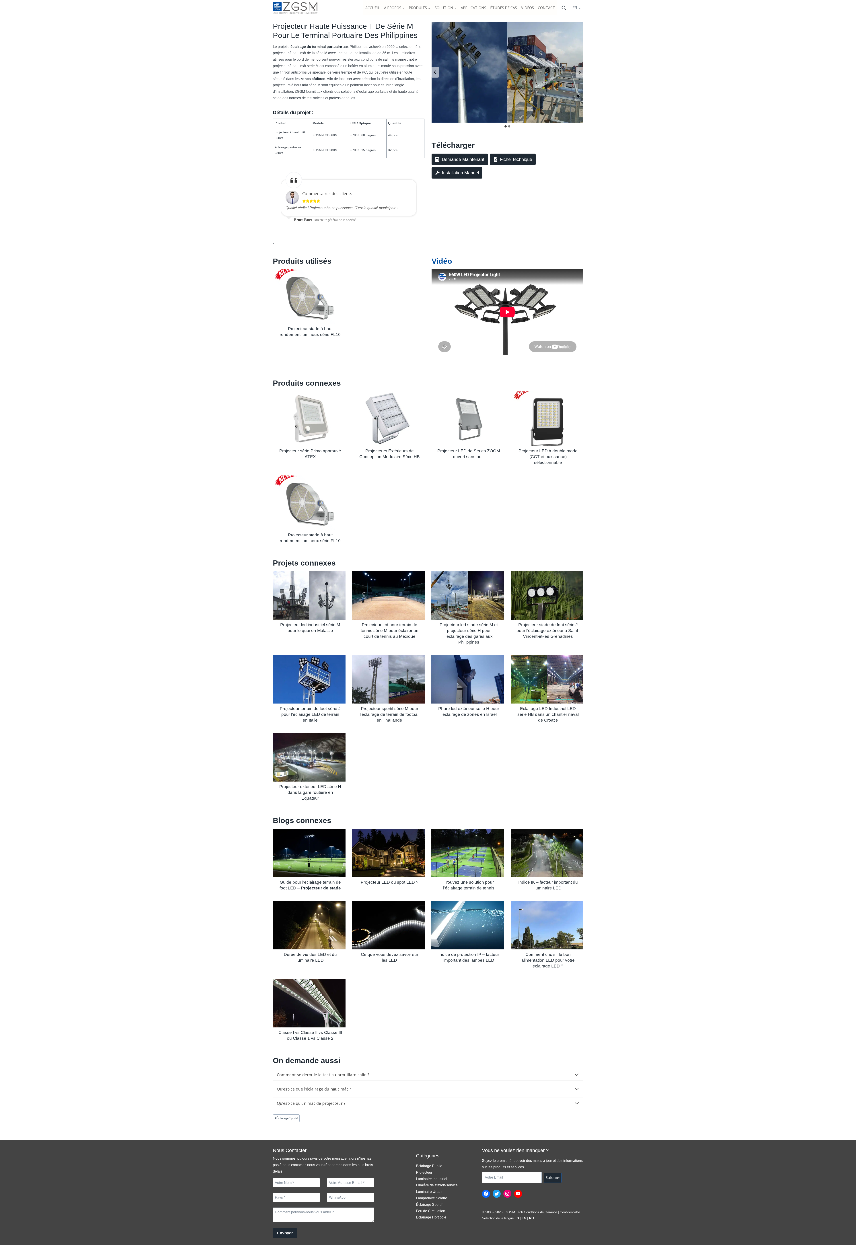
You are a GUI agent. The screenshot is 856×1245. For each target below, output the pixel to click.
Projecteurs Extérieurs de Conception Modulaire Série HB (389, 454)
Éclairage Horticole (431, 1217)
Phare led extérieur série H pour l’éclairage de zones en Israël (468, 711)
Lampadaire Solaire (431, 1198)
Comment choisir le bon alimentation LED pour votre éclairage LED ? (548, 960)
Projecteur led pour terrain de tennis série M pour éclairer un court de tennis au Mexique (389, 630)
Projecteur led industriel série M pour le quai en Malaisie (310, 627)
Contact (546, 7)
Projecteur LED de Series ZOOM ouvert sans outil (468, 454)
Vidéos (527, 7)
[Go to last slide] (435, 72)
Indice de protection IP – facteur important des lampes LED (468, 957)
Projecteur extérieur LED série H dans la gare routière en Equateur (310, 792)
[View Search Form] (563, 8)
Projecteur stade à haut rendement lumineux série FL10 (310, 331)
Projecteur (424, 1172)
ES (516, 1218)
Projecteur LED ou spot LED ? (389, 882)
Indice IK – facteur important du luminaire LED (548, 885)
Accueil (372, 7)
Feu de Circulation (430, 1211)
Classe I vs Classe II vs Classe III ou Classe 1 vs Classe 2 (310, 1035)
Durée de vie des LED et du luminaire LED (310, 957)
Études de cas (503, 7)
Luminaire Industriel (431, 1179)
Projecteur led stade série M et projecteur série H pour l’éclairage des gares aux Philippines (469, 633)
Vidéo (442, 261)
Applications (473, 7)
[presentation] (309, 296)
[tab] (505, 126)
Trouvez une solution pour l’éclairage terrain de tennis (468, 885)
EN (524, 1218)
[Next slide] (579, 72)
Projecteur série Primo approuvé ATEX (310, 454)
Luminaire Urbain (429, 1192)
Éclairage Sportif (286, 1118)
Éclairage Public (429, 1166)
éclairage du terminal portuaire (316, 47)
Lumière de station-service (437, 1185)
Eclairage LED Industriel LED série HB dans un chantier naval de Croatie (548, 714)
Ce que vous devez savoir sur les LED (389, 957)
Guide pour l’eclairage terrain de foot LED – (310, 885)
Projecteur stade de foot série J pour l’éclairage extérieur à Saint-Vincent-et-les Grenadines (547, 630)
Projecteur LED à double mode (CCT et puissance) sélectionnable (548, 457)
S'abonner (553, 1177)
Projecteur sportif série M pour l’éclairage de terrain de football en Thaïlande (389, 714)
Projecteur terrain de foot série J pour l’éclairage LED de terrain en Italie (310, 714)
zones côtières (312, 79)
